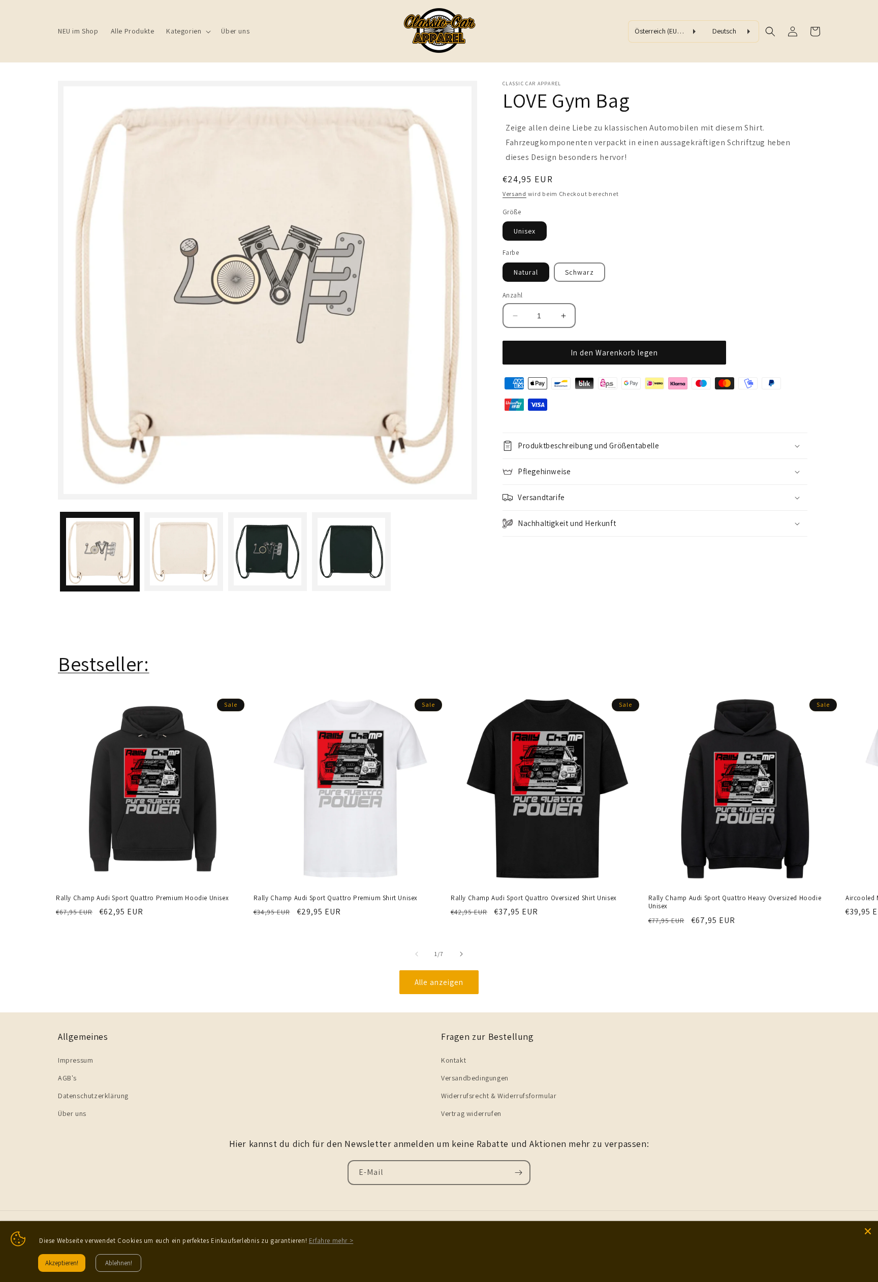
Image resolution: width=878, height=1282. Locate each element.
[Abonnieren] (518, 1172)
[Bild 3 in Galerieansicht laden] (267, 551)
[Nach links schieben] (416, 954)
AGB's (67, 1077)
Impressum (75, 1060)
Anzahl (512, 295)
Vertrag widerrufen (471, 1113)
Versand (514, 194)
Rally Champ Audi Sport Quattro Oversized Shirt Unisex (534, 898)
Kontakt (453, 1060)
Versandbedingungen (475, 1077)
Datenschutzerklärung (93, 1095)
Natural (526, 272)
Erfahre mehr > (331, 1240)
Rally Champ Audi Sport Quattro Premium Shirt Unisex (336, 898)
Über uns (72, 1113)
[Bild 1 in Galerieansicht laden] (99, 551)
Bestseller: (103, 663)
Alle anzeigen (439, 982)
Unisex (525, 231)
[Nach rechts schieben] (461, 954)
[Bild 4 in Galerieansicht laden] (351, 551)
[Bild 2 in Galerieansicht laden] (183, 551)
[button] (187, 31)
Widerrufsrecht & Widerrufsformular (498, 1095)
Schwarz (579, 272)
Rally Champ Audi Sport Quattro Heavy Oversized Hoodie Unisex (735, 902)
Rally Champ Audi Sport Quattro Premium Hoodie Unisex (142, 898)
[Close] (868, 1231)
